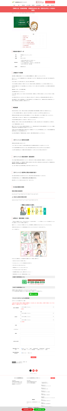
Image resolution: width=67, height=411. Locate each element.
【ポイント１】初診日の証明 (26, 40)
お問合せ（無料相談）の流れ (26, 47)
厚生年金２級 (20, 361)
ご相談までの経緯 (25, 37)
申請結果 (23, 39)
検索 (52, 378)
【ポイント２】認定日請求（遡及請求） (28, 42)
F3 (16, 361)
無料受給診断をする (27, 409)
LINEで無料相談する (39, 409)
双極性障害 (24, 361)
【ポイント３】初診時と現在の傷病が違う (28, 43)
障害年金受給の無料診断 (50, 2)
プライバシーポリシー (33, 373)
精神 (26, 361)
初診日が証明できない (19, 362)
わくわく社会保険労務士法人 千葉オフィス (33, 377)
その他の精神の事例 (25, 45)
